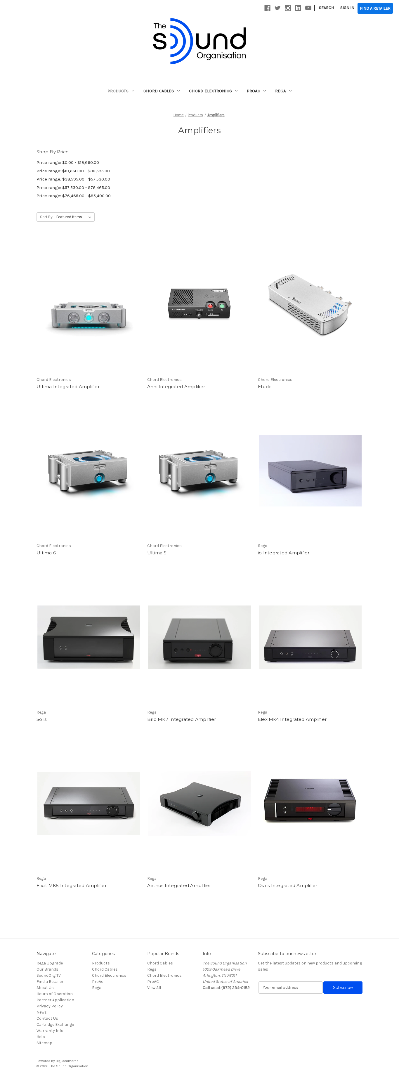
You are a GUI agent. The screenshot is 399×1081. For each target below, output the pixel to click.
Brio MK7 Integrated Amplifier (181, 719)
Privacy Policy (50, 1006)
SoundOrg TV (49, 975)
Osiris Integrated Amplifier (288, 885)
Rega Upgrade (50, 963)
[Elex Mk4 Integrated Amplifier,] (310, 637)
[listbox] (74, 217)
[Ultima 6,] (88, 471)
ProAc (253, 90)
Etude (265, 386)
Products (118, 90)
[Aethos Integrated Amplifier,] (199, 803)
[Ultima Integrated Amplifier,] (88, 304)
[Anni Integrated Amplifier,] (199, 304)
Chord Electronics (210, 90)
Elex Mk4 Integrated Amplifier (292, 719)
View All (154, 987)
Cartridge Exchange (55, 1024)
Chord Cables (158, 90)
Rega (280, 90)
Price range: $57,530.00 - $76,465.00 (73, 187)
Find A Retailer (375, 8)
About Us (45, 987)
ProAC (153, 981)
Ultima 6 (46, 553)
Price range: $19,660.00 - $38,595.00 (73, 170)
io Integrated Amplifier (284, 553)
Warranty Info (50, 1030)
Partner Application (55, 999)
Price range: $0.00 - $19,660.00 (68, 162)
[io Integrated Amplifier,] (310, 471)
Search (326, 7)
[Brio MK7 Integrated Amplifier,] (199, 637)
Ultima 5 (156, 553)
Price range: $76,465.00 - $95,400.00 (74, 195)
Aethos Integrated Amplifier (179, 885)
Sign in (347, 7)
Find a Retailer (50, 981)
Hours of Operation (55, 993)
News (42, 1012)
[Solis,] (88, 637)
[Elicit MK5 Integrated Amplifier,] (88, 803)
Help (41, 1036)
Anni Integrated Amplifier (176, 386)
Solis (41, 719)
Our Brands (47, 969)
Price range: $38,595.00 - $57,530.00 (73, 179)
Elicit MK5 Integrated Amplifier (72, 885)
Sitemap (44, 1042)
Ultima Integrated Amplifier (68, 386)
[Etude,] (310, 304)
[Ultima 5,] (199, 471)
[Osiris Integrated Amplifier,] (310, 803)
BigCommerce (67, 1061)
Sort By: (46, 217)
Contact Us (47, 1018)
